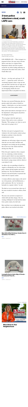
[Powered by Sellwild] (24, 302)
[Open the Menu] (2, 1)
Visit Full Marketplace (21, 217)
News (4, 12)
